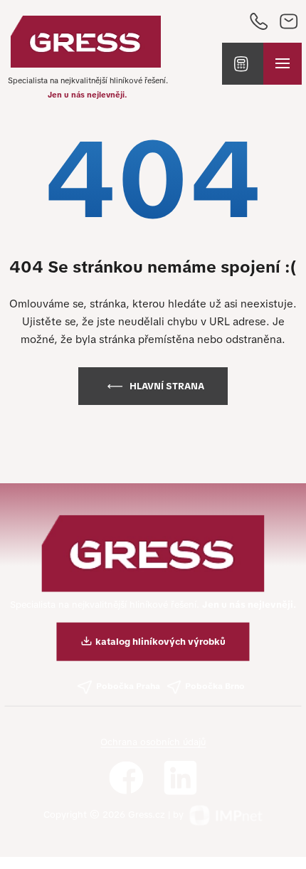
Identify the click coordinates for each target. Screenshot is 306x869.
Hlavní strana (167, 386)
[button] (242, 64)
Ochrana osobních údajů (153, 742)
